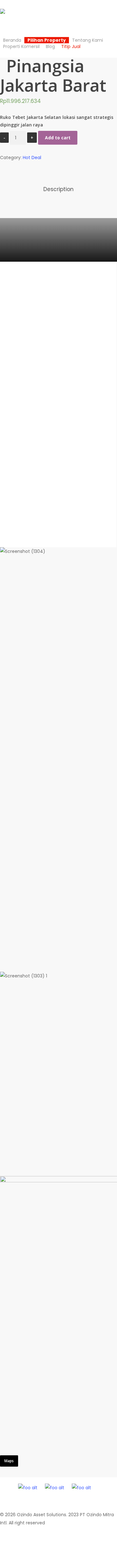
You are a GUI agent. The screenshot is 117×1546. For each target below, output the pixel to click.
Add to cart (58, 138)
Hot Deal (32, 157)
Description (58, 189)
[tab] (58, 189)
